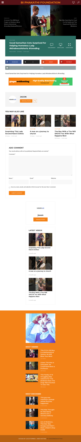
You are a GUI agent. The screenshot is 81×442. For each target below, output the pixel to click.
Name (11, 178)
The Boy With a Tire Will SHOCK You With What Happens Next (65, 134)
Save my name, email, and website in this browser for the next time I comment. (33, 187)
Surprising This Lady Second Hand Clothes (14, 133)
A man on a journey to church (39, 133)
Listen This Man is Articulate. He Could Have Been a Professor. (47, 365)
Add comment (51, 47)
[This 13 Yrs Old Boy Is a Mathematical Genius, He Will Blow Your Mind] (32, 353)
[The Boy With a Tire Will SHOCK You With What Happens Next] (40, 284)
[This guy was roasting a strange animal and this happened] (32, 401)
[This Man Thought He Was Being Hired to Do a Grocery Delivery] (32, 413)
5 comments (43, 418)
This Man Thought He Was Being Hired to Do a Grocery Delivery (47, 413)
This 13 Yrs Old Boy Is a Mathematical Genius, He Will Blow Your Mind (47, 353)
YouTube (12, 40)
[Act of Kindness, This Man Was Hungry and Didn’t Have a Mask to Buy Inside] (32, 425)
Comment (12, 154)
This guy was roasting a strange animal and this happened (47, 400)
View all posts (26, 101)
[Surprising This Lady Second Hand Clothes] (40, 239)
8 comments (43, 405)
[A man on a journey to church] (40, 263)
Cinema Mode (69, 47)
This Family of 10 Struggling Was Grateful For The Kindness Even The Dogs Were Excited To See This (47, 380)
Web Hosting (41, 439)
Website (53, 178)
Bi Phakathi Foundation (40, 2)
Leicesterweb (31, 439)
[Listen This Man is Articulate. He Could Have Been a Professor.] (32, 366)
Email (32, 178)
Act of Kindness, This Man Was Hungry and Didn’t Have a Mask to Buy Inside (47, 426)
